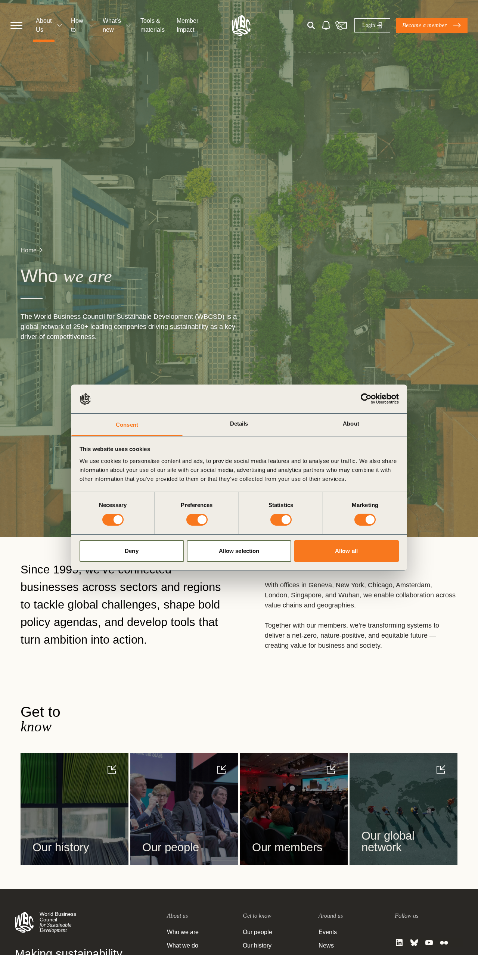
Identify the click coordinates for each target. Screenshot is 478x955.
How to (77, 25)
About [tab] (351, 423)
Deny (131, 551)
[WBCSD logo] (241, 25)
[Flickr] (444, 942)
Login (368, 25)
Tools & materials (152, 25)
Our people (257, 932)
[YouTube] (429, 942)
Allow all (346, 551)
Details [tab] (239, 423)
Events (328, 932)
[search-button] (311, 25)
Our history (257, 945)
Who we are (183, 932)
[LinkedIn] (399, 942)
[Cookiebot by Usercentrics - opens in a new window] (366, 398)
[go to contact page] (340, 25)
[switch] (197, 520)
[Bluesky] (414, 942)
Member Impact (187, 25)
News (326, 945)
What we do (182, 945)
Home (29, 250)
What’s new (112, 25)
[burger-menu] (16, 25)
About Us (44, 25)
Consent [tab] (127, 424)
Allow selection (239, 551)
